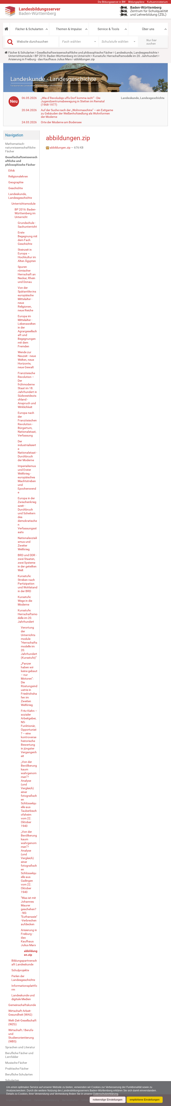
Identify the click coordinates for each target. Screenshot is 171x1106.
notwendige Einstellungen (107, 1099)
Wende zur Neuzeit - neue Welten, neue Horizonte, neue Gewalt (27, 359)
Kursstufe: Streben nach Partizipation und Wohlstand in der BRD (27, 583)
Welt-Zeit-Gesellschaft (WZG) (22, 1022)
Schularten (12, 1080)
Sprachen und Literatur (20, 1047)
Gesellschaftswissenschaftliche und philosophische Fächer (75, 52)
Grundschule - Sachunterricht (27, 224)
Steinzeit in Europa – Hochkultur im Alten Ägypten (27, 255)
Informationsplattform (24, 987)
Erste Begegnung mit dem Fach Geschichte (27, 238)
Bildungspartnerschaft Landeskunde (24, 962)
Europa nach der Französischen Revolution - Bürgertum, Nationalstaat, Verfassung (27, 424)
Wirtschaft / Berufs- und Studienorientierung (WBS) (21, 1035)
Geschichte (15, 188)
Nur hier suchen (151, 41)
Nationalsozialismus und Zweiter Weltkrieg (27, 543)
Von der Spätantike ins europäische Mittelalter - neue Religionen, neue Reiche (27, 299)
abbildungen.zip (30, 952)
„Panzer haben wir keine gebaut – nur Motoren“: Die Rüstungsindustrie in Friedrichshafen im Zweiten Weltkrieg (29, 684)
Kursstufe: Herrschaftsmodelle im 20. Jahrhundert (125, 56)
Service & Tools (108, 29)
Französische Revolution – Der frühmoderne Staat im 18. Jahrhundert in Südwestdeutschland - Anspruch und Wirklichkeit (27, 390)
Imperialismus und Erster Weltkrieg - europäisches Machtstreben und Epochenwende (27, 479)
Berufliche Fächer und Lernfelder (19, 1055)
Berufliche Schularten (19, 1074)
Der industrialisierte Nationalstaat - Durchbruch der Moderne (27, 451)
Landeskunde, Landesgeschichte (136, 52)
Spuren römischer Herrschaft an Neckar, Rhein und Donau (27, 274)
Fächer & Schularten (29, 29)
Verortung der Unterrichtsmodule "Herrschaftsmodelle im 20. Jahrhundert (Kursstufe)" (29, 642)
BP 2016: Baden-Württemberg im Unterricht (63, 56)
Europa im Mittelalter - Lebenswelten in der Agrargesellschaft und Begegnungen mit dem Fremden (27, 331)
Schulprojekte (20, 970)
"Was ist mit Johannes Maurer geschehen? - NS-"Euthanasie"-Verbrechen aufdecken (29, 911)
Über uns (148, 29)
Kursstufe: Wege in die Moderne (25, 600)
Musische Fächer (16, 1062)
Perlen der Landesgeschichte (23, 978)
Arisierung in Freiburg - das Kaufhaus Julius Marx (40, 59)
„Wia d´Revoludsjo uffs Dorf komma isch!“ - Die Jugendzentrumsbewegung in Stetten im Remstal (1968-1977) (72, 101)
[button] (6, 29)
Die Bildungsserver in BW (112, 1)
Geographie (15, 182)
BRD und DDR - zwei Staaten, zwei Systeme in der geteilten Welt (27, 562)
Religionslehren (18, 176)
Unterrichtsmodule (20, 56)
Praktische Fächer (17, 1068)
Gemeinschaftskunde (22, 1005)
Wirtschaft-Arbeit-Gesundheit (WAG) (20, 1012)
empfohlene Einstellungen (145, 1099)
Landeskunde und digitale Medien (23, 997)
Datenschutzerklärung (105, 1093)
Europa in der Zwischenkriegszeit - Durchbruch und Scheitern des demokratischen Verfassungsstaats (27, 515)
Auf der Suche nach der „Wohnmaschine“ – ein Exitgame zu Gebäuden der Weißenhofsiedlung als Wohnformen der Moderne (77, 113)
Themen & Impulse (69, 29)
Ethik (11, 170)
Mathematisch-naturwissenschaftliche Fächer (20, 147)
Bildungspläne (136, 1)
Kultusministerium (157, 1)
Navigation (14, 135)
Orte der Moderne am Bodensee (61, 122)
